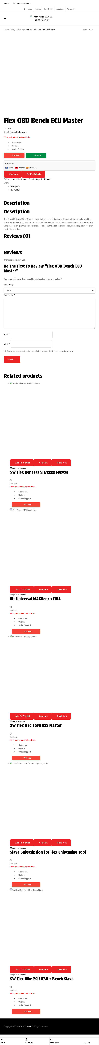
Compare (13, 174)
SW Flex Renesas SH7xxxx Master (39, 472)
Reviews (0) (15, 190)
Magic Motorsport (19, 29)
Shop (3, 1042)
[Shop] (2, 1039)
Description (15, 186)
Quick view (62, 463)
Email (7, 344)
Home (6, 29)
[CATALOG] (26, 1039)
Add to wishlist (34, 174)
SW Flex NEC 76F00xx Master (36, 725)
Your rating (9, 284)
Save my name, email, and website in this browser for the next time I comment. (40, 351)
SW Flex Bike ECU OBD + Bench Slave (41, 978)
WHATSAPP (54, 1042)
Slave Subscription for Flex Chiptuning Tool (48, 852)
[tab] (52, 186)
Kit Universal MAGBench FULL (35, 598)
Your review (9, 295)
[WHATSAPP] (51, 1039)
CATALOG (28, 1042)
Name (7, 334)
